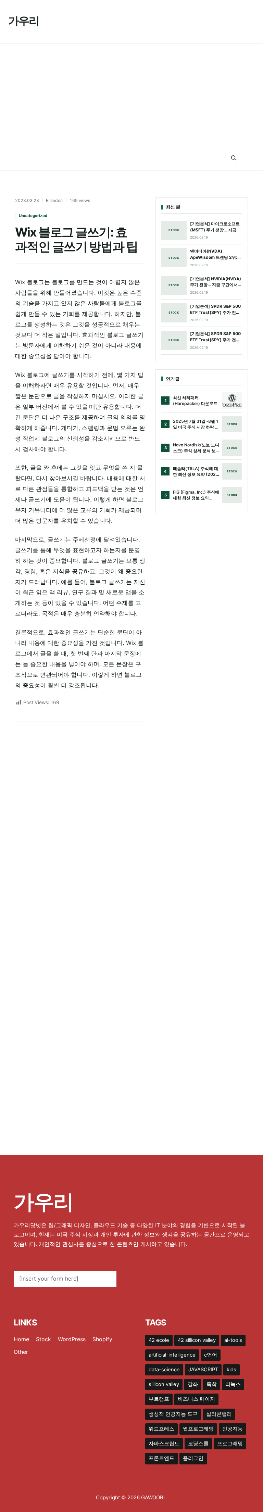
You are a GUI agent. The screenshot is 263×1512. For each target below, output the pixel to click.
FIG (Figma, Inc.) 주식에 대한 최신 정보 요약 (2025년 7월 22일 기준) (196, 495)
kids (231, 1370)
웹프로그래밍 (198, 1429)
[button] (234, 158)
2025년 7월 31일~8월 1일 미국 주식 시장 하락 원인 (196, 424)
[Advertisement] (131, 95)
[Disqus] (80, 844)
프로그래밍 (230, 1443)
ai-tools (233, 1340)
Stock (43, 1339)
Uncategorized (33, 215)
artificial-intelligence (172, 1355)
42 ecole (159, 1340)
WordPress (72, 1339)
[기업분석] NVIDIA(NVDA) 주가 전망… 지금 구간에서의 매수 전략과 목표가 (216, 282)
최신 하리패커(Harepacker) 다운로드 (195, 400)
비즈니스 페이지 (196, 1399)
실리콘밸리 (219, 1414)
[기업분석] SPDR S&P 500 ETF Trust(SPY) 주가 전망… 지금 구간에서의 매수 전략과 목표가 (215, 309)
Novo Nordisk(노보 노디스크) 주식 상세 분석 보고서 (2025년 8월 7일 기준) (196, 448)
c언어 (210, 1355)
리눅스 (233, 1384)
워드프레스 (161, 1429)
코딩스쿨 (198, 1443)
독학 (211, 1384)
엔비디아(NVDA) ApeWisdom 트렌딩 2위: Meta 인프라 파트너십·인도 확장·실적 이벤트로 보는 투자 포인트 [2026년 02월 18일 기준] (216, 254)
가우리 (23, 20)
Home (21, 1339)
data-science (164, 1370)
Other (21, 1351)
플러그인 (193, 1458)
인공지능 (232, 1429)
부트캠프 (159, 1399)
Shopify (102, 1339)
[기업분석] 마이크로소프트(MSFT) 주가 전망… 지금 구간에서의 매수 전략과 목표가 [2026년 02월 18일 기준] (215, 227)
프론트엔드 (161, 1458)
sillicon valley (164, 1384)
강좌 (193, 1384)
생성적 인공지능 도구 (173, 1414)
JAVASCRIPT (203, 1370)
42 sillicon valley (197, 1340)
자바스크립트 (164, 1443)
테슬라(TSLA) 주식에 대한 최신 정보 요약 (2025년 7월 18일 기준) (195, 472)
